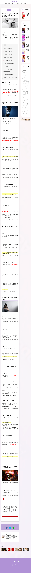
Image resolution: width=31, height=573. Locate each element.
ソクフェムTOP (14, 564)
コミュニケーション (25, 77)
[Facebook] (7, 528)
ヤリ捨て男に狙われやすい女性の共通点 (8, 63)
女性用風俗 (27, 99)
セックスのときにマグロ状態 (7, 69)
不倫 (27, 91)
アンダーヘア (24, 72)
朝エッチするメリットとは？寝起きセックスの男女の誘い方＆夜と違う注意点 (18, 553)
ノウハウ (28, 86)
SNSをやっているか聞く (7, 75)
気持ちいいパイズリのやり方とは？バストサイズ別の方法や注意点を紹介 (27, 57)
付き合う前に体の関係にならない (8, 74)
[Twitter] (10, 528)
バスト (28, 88)
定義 (23, 102)
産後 (23, 110)
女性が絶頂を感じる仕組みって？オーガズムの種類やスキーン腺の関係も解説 (27, 44)
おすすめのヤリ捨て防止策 (6, 71)
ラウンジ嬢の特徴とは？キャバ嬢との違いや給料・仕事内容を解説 (27, 30)
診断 (26, 113)
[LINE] (13, 528)
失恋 (23, 99)
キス (27, 75)
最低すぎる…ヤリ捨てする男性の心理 (8, 48)
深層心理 (10, 11)
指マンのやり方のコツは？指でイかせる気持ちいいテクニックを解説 (11, 553)
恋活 (23, 105)
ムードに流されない (6, 72)
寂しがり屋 (5, 66)
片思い (24, 108)
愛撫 (26, 105)
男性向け (27, 110)
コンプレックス (25, 80)
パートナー (24, 88)
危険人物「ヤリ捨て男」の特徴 (7, 57)
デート (24, 83)
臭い (23, 113)
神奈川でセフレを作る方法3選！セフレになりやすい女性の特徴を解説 (4, 553)
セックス (4, 11)
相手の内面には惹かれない (7, 51)
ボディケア (24, 91)
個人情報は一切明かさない (7, 60)
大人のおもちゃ (25, 97)
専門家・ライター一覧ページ (16, 565)
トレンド (24, 86)
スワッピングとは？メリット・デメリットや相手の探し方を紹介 (26, 553)
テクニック (27, 83)
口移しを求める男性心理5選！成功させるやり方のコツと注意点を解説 (27, 15)
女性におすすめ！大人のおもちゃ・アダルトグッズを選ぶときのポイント (27, 37)
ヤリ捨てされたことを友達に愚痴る (8, 68)
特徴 (13, 11)
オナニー (24, 75)
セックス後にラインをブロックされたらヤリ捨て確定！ (10, 78)
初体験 (24, 94)
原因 (6, 11)
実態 (26, 102)
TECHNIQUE (23, 32)
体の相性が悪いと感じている (7, 54)
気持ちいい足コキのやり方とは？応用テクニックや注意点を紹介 (27, 51)
